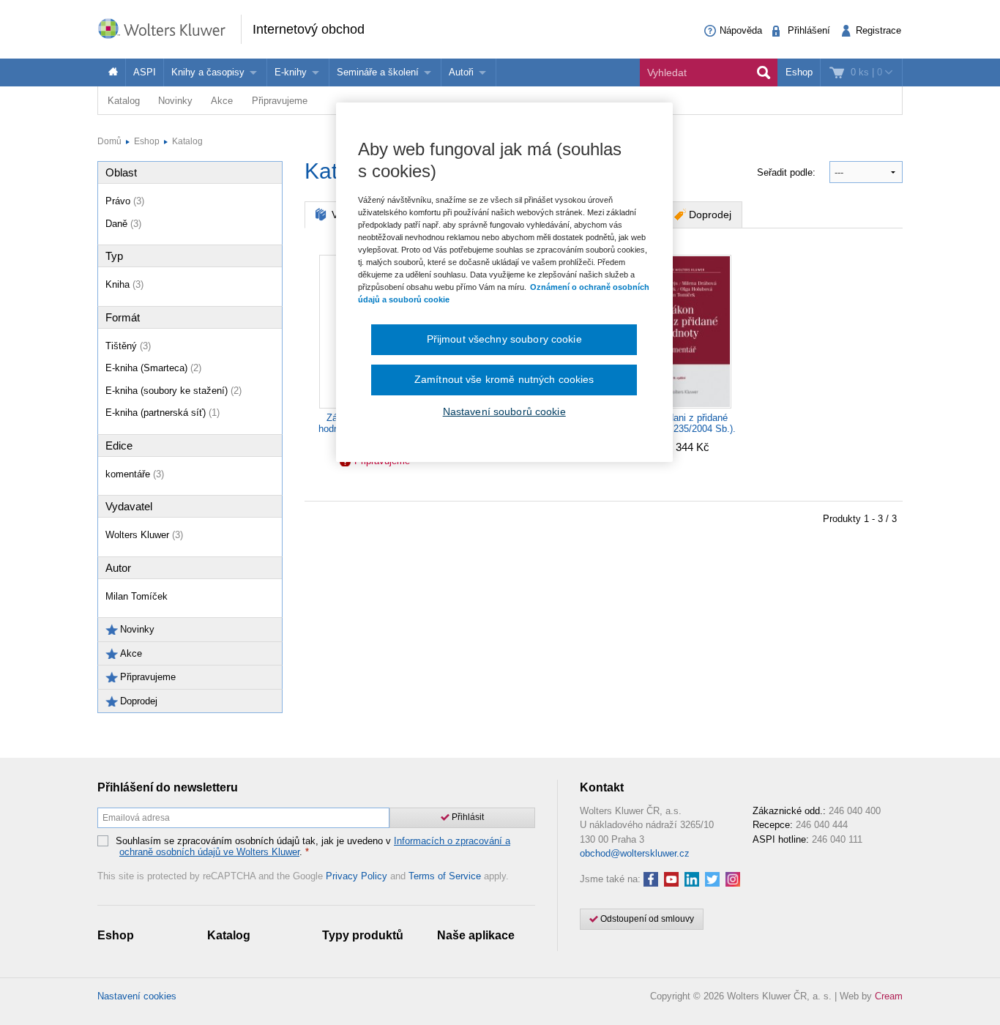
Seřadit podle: (787, 172)
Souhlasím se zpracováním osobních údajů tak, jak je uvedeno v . (313, 846)
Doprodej (710, 214)
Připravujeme (279, 100)
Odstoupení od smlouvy (646, 919)
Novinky (175, 100)
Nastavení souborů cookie (504, 411)
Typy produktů (362, 935)
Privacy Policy (356, 876)
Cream (889, 996)
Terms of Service (444, 876)
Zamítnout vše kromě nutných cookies (504, 379)
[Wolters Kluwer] (169, 28)
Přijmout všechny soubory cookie (504, 339)
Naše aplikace (476, 935)
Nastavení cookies (136, 996)
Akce (222, 100)
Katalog (124, 100)
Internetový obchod (309, 29)
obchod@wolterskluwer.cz (635, 853)
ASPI (144, 72)
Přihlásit (466, 817)
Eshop (799, 72)
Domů (109, 141)
